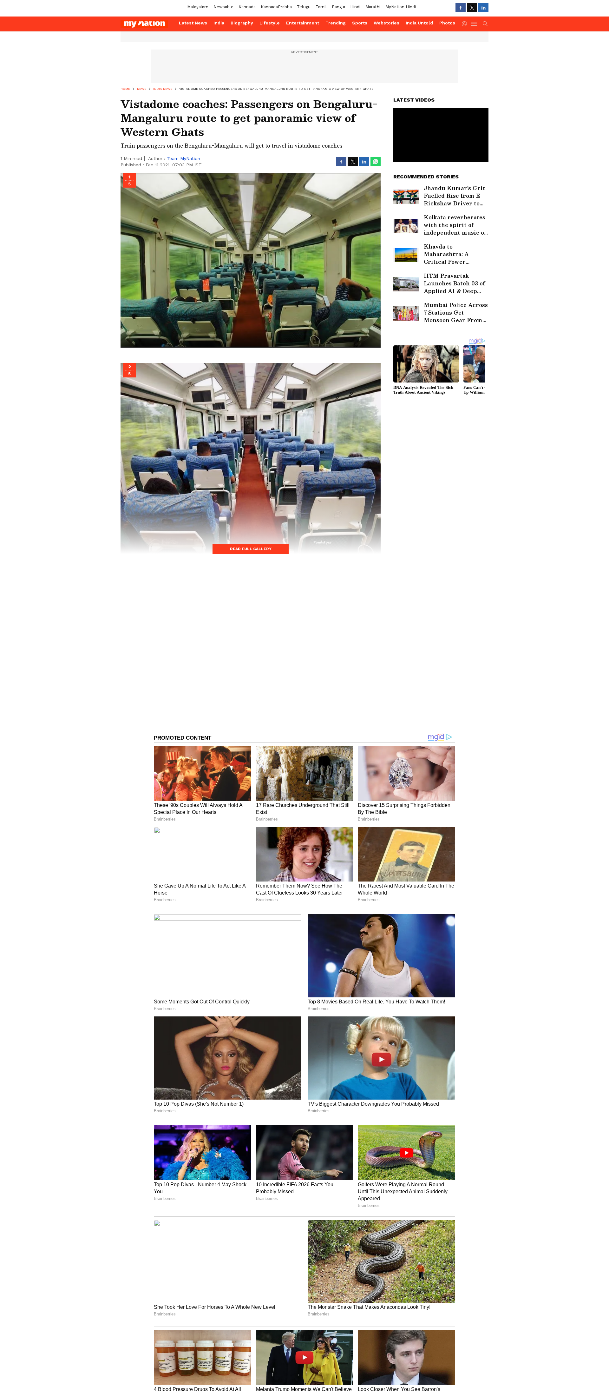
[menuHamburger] (474, 23)
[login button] (466, 24)
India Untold (419, 22)
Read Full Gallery (251, 549)
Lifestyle (269, 22)
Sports (359, 22)
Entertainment (302, 22)
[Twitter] (472, 7)
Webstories (386, 22)
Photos (447, 22)
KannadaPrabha (276, 6)
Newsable (223, 6)
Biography (242, 22)
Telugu (304, 6)
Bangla (338, 6)
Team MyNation (183, 158)
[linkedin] (483, 7)
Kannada (247, 6)
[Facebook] (460, 7)
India (218, 22)
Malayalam (197, 6)
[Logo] (147, 24)
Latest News (193, 22)
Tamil (321, 6)
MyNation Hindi (400, 6)
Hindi (355, 6)
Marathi (372, 6)
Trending (335, 22)
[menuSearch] (485, 23)
